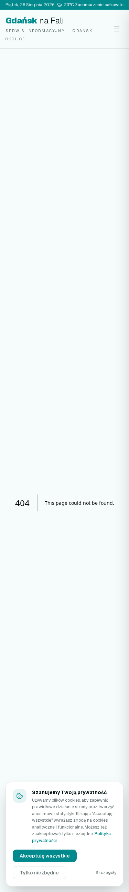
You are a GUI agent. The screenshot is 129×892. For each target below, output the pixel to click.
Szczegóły (106, 872)
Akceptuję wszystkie (45, 856)
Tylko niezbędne (39, 873)
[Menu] (116, 29)
